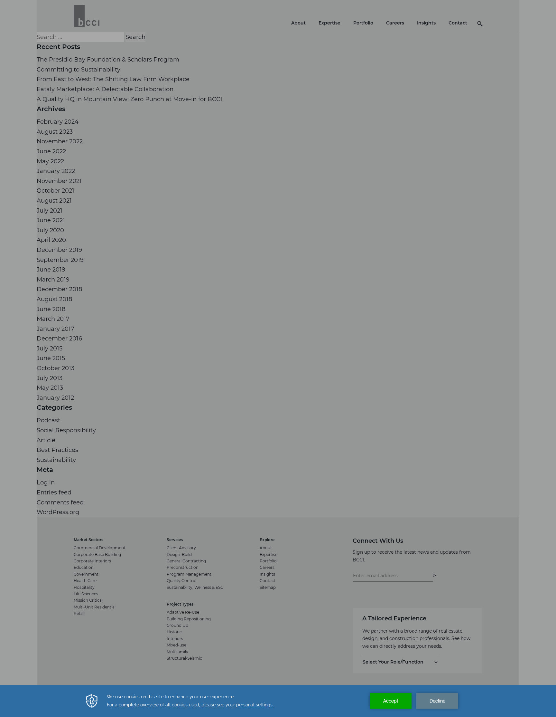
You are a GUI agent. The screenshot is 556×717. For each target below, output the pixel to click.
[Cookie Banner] (278, 701)
